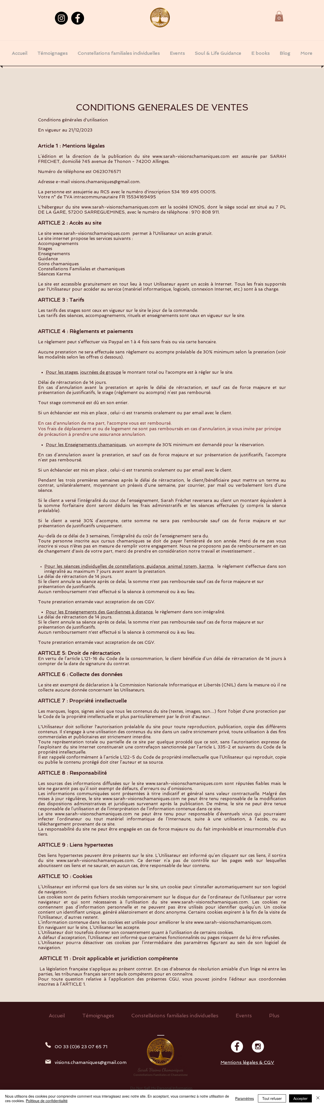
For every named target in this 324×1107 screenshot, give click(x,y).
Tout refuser (272, 1098)
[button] (279, 16)
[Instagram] (61, 18)
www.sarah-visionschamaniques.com (191, 156)
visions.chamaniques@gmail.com (105, 181)
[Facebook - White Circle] (237, 1046)
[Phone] (48, 1045)
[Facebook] (77, 18)
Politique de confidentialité (47, 1100)
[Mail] (48, 1062)
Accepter (300, 1098)
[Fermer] (318, 1098)
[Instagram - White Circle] (258, 1046)
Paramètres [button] (244, 1098)
